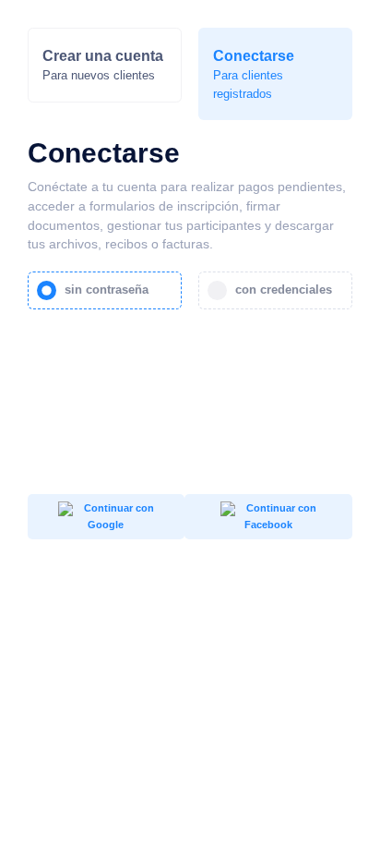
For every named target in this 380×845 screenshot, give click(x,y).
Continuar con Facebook (279, 515)
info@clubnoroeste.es (301, 639)
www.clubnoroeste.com (302, 652)
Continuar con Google (117, 515)
